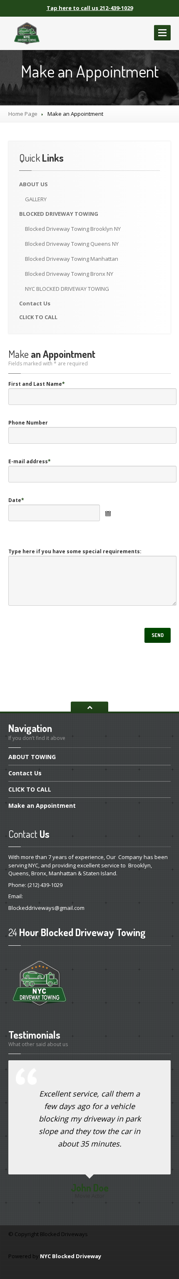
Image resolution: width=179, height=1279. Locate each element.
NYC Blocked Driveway (70, 1256)
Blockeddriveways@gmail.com (46, 908)
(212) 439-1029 (44, 885)
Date (16, 500)
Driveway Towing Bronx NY (69, 273)
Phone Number (28, 422)
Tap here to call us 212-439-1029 (90, 8)
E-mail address (29, 461)
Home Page (22, 113)
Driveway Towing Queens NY (72, 243)
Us (34, 303)
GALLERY (36, 199)
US (33, 184)
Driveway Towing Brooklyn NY (73, 228)
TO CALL (38, 317)
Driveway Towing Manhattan (71, 258)
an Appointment (42, 805)
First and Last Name (36, 383)
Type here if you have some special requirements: (75, 551)
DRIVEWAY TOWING (58, 213)
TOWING (32, 757)
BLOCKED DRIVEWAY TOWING (67, 288)
